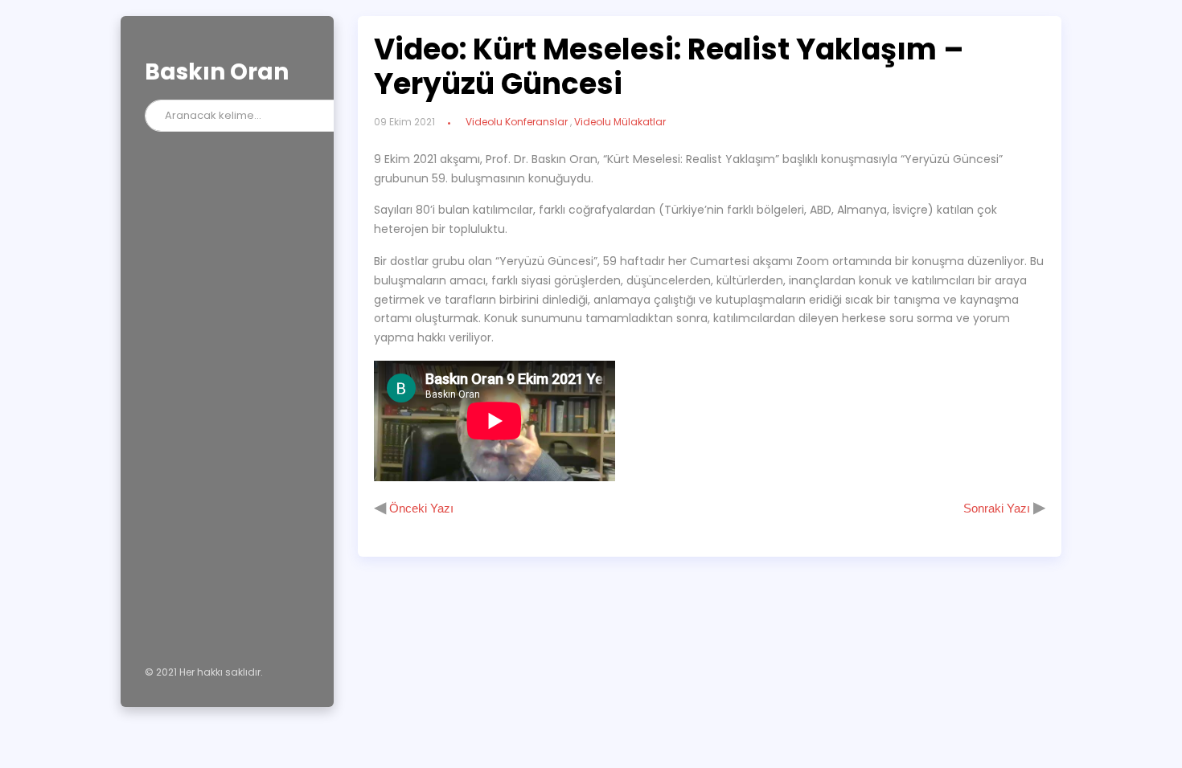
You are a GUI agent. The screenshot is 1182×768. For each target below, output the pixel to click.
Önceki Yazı (420, 508)
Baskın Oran (217, 72)
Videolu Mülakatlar (620, 122)
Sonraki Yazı (998, 508)
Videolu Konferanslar (517, 122)
